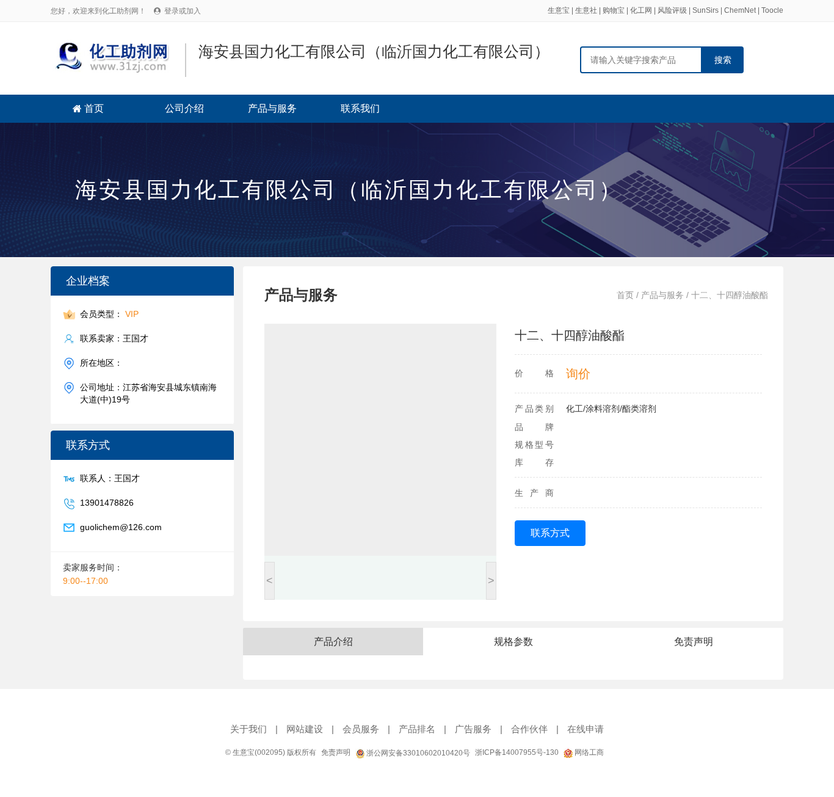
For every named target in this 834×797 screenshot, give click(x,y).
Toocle (772, 10)
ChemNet (740, 10)
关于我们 (248, 729)
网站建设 (304, 729)
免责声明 (335, 752)
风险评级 (672, 10)
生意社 (586, 10)
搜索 (722, 60)
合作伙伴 (529, 729)
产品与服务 (272, 108)
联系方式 (550, 533)
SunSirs (705, 10)
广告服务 (473, 729)
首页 (94, 108)
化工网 (641, 10)
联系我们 (360, 108)
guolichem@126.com (121, 527)
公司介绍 (184, 108)
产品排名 (417, 729)
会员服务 (361, 729)
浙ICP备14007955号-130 (517, 752)
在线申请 (585, 729)
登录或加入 (182, 11)
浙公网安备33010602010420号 (417, 753)
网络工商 (588, 752)
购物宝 (614, 10)
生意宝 (559, 10)
